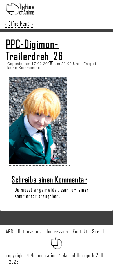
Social (98, 231)
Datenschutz (30, 231)
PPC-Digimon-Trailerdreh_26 (34, 50)
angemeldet (46, 189)
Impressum (57, 231)
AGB (9, 231)
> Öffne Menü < (19, 23)
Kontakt (80, 231)
